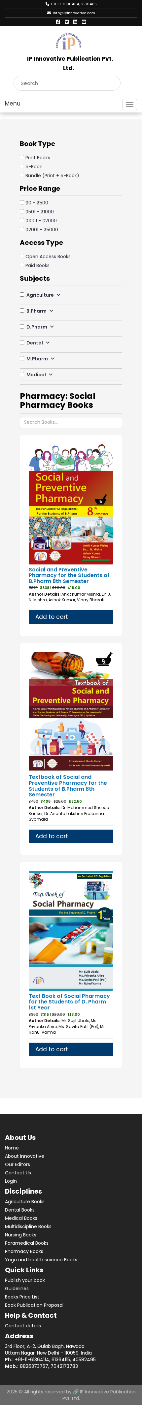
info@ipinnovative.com (73, 13)
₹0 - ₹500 (36, 202)
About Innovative (24, 1156)
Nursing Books (20, 1234)
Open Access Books (48, 256)
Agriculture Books (25, 1201)
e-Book (33, 166)
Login (11, 1181)
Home (12, 1148)
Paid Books (37, 265)
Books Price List (22, 1297)
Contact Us (18, 1172)
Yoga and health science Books (41, 1259)
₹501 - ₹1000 (39, 211)
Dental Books (20, 1210)
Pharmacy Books (24, 1251)
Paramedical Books (27, 1243)
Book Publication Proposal (34, 1305)
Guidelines (17, 1288)
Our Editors (17, 1164)
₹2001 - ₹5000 (41, 229)
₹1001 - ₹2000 (41, 220)
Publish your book (25, 1280)
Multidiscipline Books (28, 1226)
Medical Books (21, 1218)
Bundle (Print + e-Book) (52, 175)
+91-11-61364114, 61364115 (73, 4)
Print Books (37, 157)
